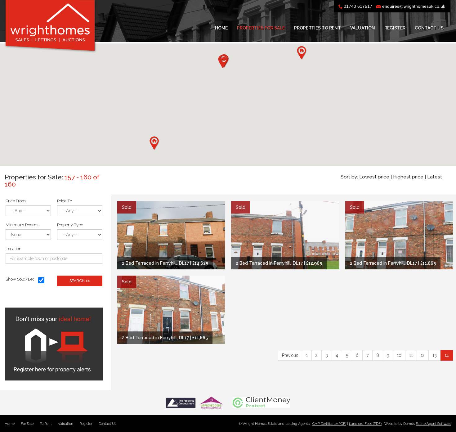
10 (399, 355)
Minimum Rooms (22, 224)
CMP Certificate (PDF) (329, 423)
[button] (154, 143)
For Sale (27, 423)
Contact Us (429, 27)
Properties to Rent (317, 27)
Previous (290, 355)
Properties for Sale (261, 27)
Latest (434, 177)
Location (13, 248)
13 (434, 355)
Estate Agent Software (433, 423)
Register (394, 27)
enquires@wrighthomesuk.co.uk (413, 6)
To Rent (46, 423)
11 (411, 355)
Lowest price (374, 177)
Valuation (362, 27)
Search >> (79, 280)
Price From (16, 200)
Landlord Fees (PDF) (365, 423)
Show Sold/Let (20, 279)
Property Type (70, 224)
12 (423, 355)
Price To (64, 200)
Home (221, 27)
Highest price (408, 177)
